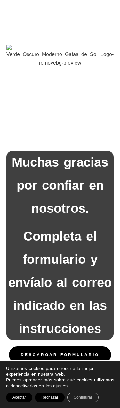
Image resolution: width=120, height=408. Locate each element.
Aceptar (19, 397)
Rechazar (49, 397)
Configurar (83, 397)
